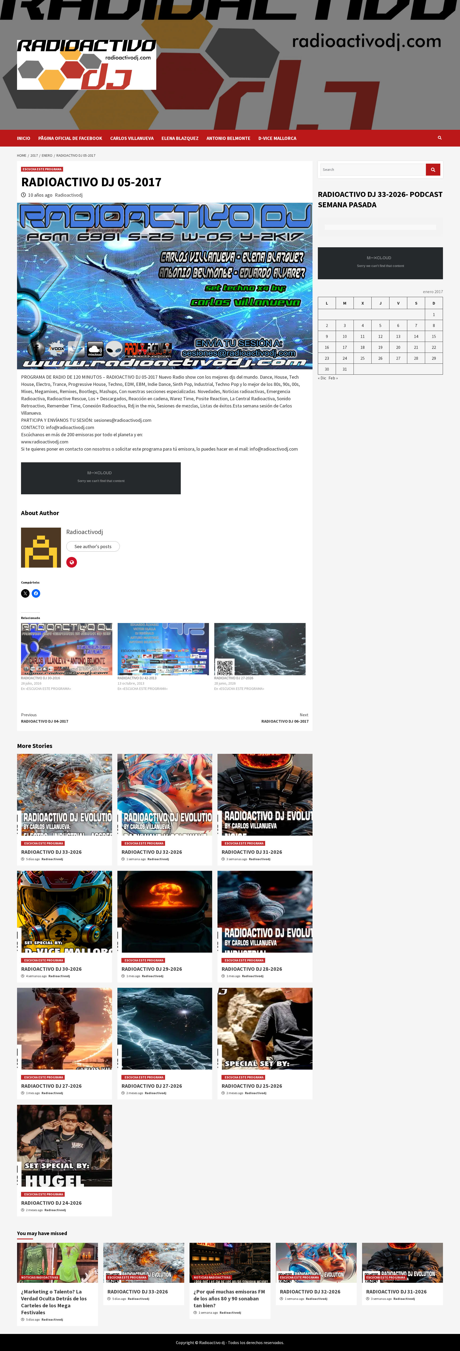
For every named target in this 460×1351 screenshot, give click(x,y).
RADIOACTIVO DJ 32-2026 (151, 851)
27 (398, 358)
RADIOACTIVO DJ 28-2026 (251, 968)
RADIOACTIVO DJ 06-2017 (285, 718)
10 (345, 336)
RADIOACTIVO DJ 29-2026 (151, 968)
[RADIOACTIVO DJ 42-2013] (163, 649)
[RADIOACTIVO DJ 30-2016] (66, 649)
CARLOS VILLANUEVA (132, 138)
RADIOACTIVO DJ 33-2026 (51, 851)
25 (362, 358)
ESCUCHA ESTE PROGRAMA (42, 169)
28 (416, 358)
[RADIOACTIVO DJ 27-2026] (260, 649)
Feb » (333, 378)
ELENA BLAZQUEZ (180, 138)
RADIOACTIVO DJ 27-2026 (233, 678)
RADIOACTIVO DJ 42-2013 (137, 678)
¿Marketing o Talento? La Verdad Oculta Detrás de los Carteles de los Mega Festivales (54, 1302)
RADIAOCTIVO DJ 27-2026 (51, 1085)
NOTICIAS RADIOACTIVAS (39, 1277)
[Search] (439, 138)
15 (434, 336)
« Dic (322, 378)
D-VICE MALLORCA (277, 138)
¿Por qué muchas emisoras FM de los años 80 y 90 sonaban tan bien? (229, 1298)
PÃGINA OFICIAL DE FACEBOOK (70, 138)
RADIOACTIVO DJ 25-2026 (251, 1085)
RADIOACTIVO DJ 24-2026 (51, 1202)
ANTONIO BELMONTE (228, 138)
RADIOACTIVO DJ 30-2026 (51, 968)
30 (327, 369)
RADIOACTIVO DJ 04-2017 (44, 718)
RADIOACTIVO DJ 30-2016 (40, 678)
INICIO (23, 138)
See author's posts (93, 546)
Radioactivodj (69, 195)
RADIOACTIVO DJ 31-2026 (251, 851)
